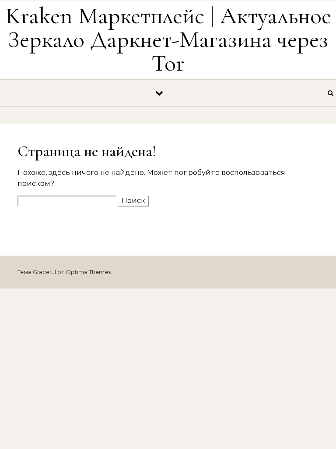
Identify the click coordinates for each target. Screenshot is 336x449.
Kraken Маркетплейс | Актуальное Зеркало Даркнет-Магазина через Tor (168, 39)
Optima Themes (88, 271)
